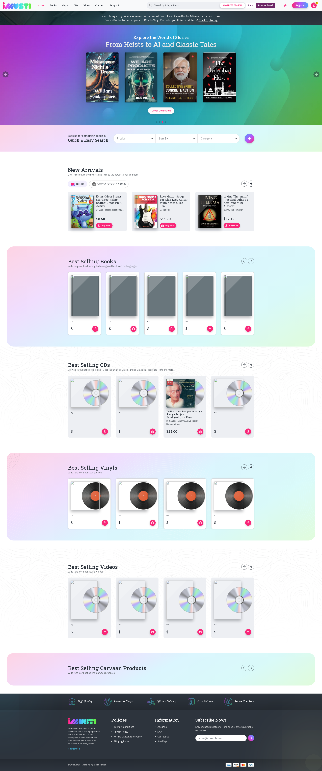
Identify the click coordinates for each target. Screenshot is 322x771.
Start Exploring (208, 20)
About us (162, 726)
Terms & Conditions (124, 726)
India (251, 5)
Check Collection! (161, 110)
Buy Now (103, 225)
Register (300, 5)
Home (41, 5)
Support (114, 5)
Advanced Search (232, 5)
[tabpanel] (161, 211)
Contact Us (163, 736)
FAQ (159, 731)
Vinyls (65, 5)
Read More (74, 748)
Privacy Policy (121, 731)
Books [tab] (80, 184)
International (265, 5)
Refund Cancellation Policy (128, 736)
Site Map (162, 741)
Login (284, 5)
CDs (76, 5)
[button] (156, 122)
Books (53, 5)
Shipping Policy (121, 741)
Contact (99, 5)
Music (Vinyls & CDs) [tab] (111, 184)
